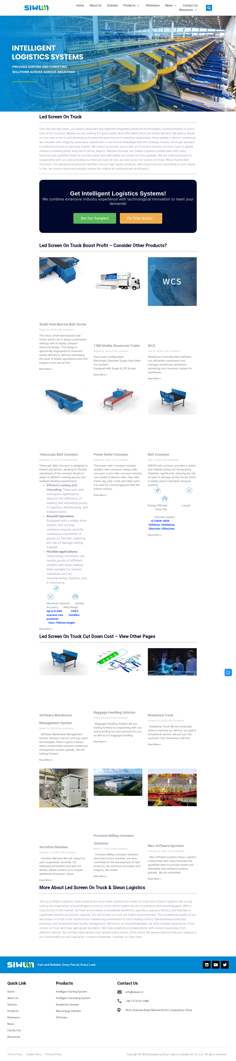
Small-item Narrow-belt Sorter (62, 324)
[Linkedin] (207, 965)
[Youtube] (216, 965)
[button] (209, 8)
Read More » (46, 368)
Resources (186, 10)
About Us (96, 5)
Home (80, 5)
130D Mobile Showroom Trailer (117, 346)
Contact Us (190, 5)
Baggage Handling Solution (114, 712)
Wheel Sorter (174, 160)
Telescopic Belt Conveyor (58, 454)
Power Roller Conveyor (111, 454)
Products (129, 5)
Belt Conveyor (158, 454)
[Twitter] (225, 965)
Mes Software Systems (166, 846)
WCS (151, 346)
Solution (112, 5)
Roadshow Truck (160, 715)
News (169, 5)
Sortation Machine (53, 847)
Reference (153, 5)
